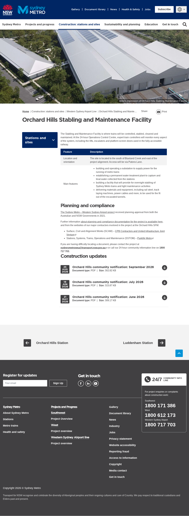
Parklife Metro (145, 238)
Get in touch (170, 24)
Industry (114, 426)
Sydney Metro (11, 24)
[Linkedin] (88, 383)
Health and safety (14, 431)
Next (161, 343)
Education (151, 24)
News (113, 9)
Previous (27, 343)
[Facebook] (81, 383)
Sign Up (58, 383)
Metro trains (10, 425)
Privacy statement (120, 438)
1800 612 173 (160, 415)
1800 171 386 (160, 405)
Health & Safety (131, 9)
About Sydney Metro (16, 412)
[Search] (185, 24)
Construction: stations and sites (79, 24)
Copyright (115, 464)
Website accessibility (122, 445)
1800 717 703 (160, 424)
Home (25, 111)
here (160, 221)
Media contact (118, 470)
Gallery (75, 9)
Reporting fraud (119, 451)
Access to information (123, 457)
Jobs (147, 9)
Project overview (61, 431)
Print (164, 111)
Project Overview (61, 418)
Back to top (179, 353)
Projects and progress (39, 24)
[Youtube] (96, 383)
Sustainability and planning (122, 24)
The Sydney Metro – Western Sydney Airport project (88, 212)
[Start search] (185, 24)
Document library (95, 9)
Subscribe (164, 9)
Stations (8, 419)
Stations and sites (35, 140)
